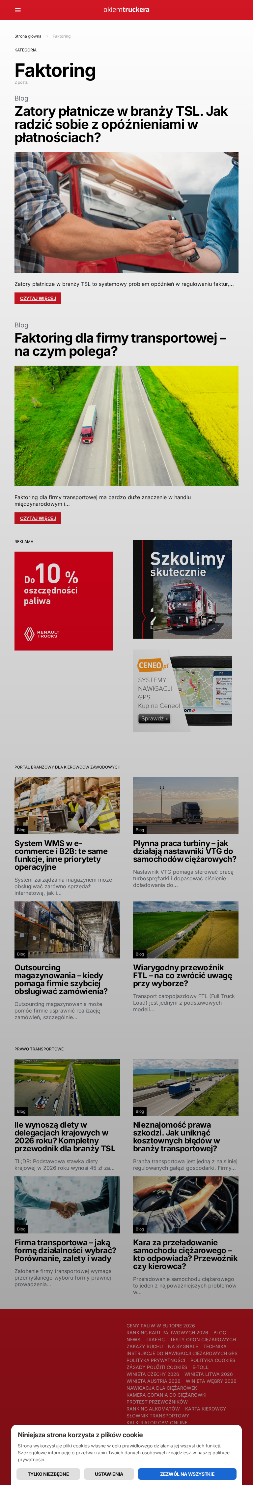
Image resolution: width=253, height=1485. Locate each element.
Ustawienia (109, 1474)
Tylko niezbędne (48, 1474)
